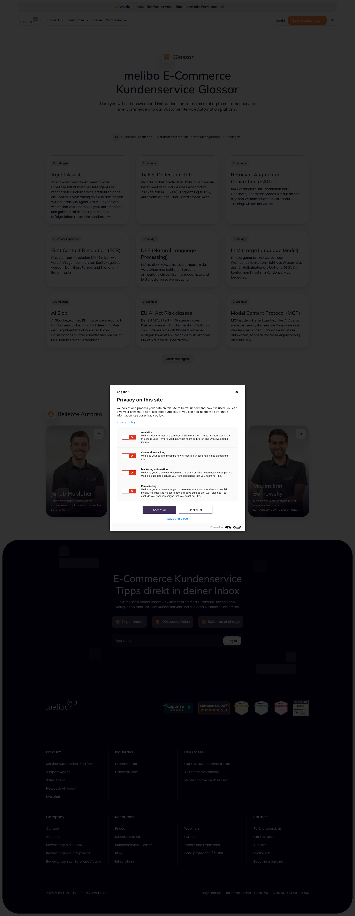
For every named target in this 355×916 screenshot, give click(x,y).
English (122, 391)
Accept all (159, 510)
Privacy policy (126, 422)
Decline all (195, 510)
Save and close (177, 518)
